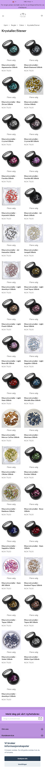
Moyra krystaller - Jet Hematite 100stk (10, 251)
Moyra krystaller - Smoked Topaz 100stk (33, 584)
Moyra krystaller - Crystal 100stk (9, 140)
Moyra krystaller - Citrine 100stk (31, 103)
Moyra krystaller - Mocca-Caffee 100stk (10, 436)
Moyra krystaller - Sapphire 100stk (9, 547)
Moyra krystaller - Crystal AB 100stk (31, 140)
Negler (13, 25)
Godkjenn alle (22, 758)
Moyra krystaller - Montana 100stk (31, 436)
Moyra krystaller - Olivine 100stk (9, 473)
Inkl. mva (27, 2)
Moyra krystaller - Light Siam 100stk (11, 399)
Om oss (5, 729)
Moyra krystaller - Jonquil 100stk (31, 251)
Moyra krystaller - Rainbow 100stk (9, 510)
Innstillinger (22, 764)
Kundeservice (8, 735)
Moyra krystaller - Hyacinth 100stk (9, 214)
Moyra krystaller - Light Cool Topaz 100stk (33, 288)
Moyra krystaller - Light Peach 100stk (11, 325)
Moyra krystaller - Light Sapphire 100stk (33, 362)
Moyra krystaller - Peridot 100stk (31, 473)
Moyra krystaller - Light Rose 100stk (33, 325)
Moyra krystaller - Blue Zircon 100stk (11, 103)
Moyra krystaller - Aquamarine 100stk (9, 66)
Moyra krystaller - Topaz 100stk (9, 621)
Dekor (21, 25)
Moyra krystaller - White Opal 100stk (31, 658)
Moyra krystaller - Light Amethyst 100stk (11, 288)
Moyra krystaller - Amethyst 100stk (9, 695)
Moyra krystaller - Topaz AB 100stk (31, 621)
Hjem (6, 25)
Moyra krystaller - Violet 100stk (9, 658)
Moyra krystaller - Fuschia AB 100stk (31, 177)
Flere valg (11, 60)
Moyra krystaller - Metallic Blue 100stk (32, 399)
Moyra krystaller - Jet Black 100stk (33, 214)
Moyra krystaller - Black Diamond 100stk (33, 66)
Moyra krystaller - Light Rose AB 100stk (11, 362)
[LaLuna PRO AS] (23, 16)
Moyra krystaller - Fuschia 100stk (9, 177)
